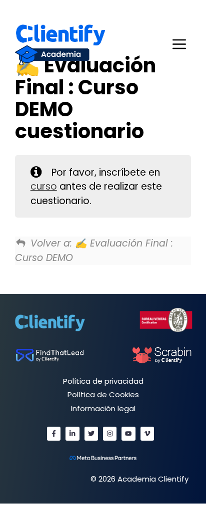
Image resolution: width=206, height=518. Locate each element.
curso (43, 186)
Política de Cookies (103, 394)
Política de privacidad (103, 381)
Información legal (103, 408)
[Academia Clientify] (60, 44)
